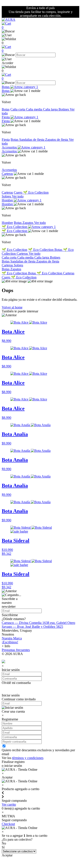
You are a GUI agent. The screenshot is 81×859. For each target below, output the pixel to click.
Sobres (7, 196)
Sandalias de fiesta (32, 139)
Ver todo (18, 196)
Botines (64, 109)
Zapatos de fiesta (57, 139)
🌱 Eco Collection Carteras (55, 273)
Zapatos (28, 223)
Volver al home (12, 307)
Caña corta (18, 109)
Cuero (18, 192)
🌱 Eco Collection (36, 192)
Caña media (34, 109)
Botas (6, 87)
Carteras (7, 174)
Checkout (8, 824)
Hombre (8, 200)
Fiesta (6, 117)
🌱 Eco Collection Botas (45, 250)
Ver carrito (9, 804)
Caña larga (51, 109)
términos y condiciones (27, 758)
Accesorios (10, 147)
